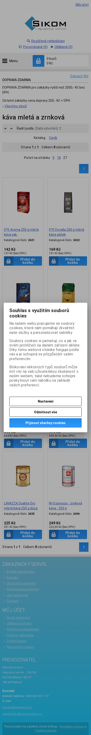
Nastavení (45, 401)
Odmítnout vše (45, 412)
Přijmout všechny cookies (45, 423)
